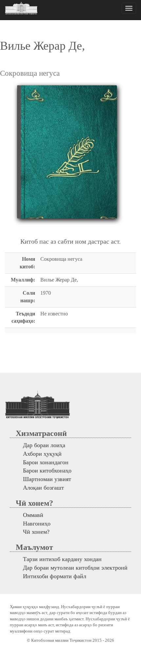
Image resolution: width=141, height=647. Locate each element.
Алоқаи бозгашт (43, 487)
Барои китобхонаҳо (47, 470)
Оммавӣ (33, 515)
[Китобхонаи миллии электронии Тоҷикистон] (21, 8)
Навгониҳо (36, 523)
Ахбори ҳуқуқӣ (42, 453)
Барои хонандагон (46, 462)
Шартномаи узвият (47, 479)
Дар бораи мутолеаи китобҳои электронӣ (75, 567)
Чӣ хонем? (36, 531)
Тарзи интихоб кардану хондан (62, 559)
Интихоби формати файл (54, 576)
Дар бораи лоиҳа (44, 445)
